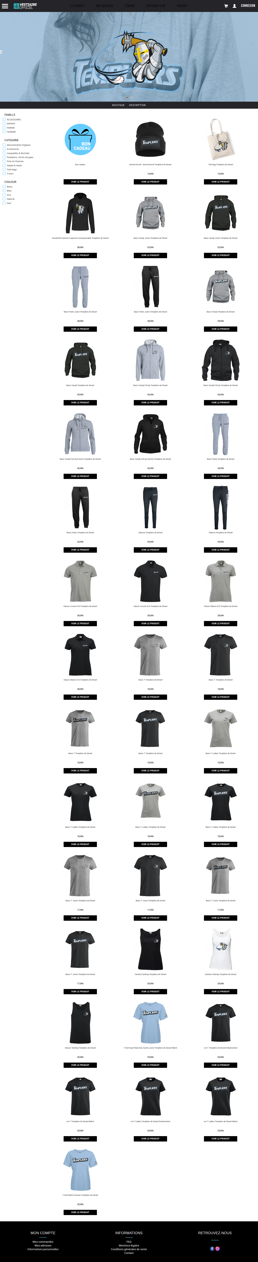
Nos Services (104, 6)
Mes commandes (43, 1241)
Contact (182, 6)
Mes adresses (43, 1245)
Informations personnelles (43, 1249)
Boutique (118, 105)
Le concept (77, 6)
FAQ (128, 1241)
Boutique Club (155, 6)
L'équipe (130, 6)
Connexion (248, 5)
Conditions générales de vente (129, 1249)
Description (137, 105)
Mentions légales (129, 1245)
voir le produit (80, 181)
